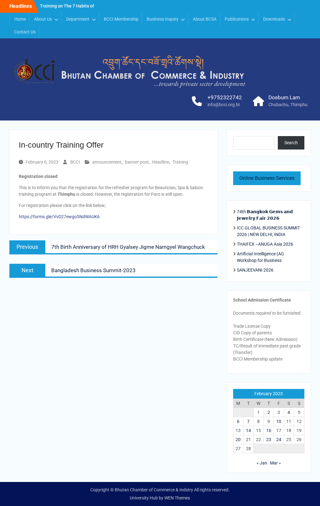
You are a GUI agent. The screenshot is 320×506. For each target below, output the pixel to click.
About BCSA (205, 19)
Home (20, 19)
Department (77, 19)
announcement (107, 162)
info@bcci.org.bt (224, 104)
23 (268, 439)
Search (291, 142)
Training (180, 162)
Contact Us (25, 31)
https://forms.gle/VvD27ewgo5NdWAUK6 (59, 216)
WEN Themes (177, 497)
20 (238, 439)
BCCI (75, 162)
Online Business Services (266, 178)
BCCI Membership (121, 19)
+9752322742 (225, 97)
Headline (160, 162)
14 (248, 430)
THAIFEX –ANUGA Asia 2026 (265, 244)
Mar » (275, 462)
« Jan (262, 462)
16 (268, 430)
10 (278, 421)
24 (278, 439)
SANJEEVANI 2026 (255, 270)
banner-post (137, 162)
